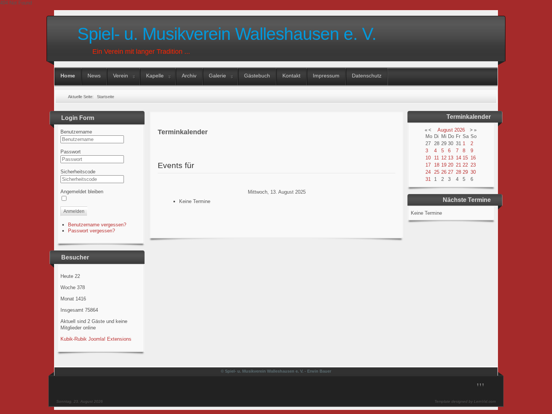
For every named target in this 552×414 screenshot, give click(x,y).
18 (436, 165)
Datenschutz (367, 76)
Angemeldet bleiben (81, 191)
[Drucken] (167, 143)
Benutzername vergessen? (97, 224)
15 (465, 158)
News (94, 76)
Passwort (70, 152)
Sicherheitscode (77, 171)
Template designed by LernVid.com (465, 401)
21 (458, 165)
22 (465, 165)
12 (443, 158)
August (445, 130)
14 (458, 158)
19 (443, 165)
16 (473, 158)
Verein (120, 76)
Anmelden (73, 211)
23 (473, 165)
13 (450, 158)
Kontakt (291, 76)
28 (458, 172)
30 (473, 172)
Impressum (326, 76)
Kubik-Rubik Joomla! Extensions (95, 339)
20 (450, 165)
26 (443, 172)
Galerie (217, 76)
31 (428, 179)
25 (436, 172)
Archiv (189, 76)
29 (465, 172)
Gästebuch (257, 76)
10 (428, 158)
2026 (459, 130)
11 (436, 158)
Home (67, 76)
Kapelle (155, 76)
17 (428, 165)
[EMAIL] (167, 149)
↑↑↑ (480, 384)
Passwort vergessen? (91, 231)
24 (428, 172)
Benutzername (76, 132)
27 (450, 172)
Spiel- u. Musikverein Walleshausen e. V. (226, 34)
